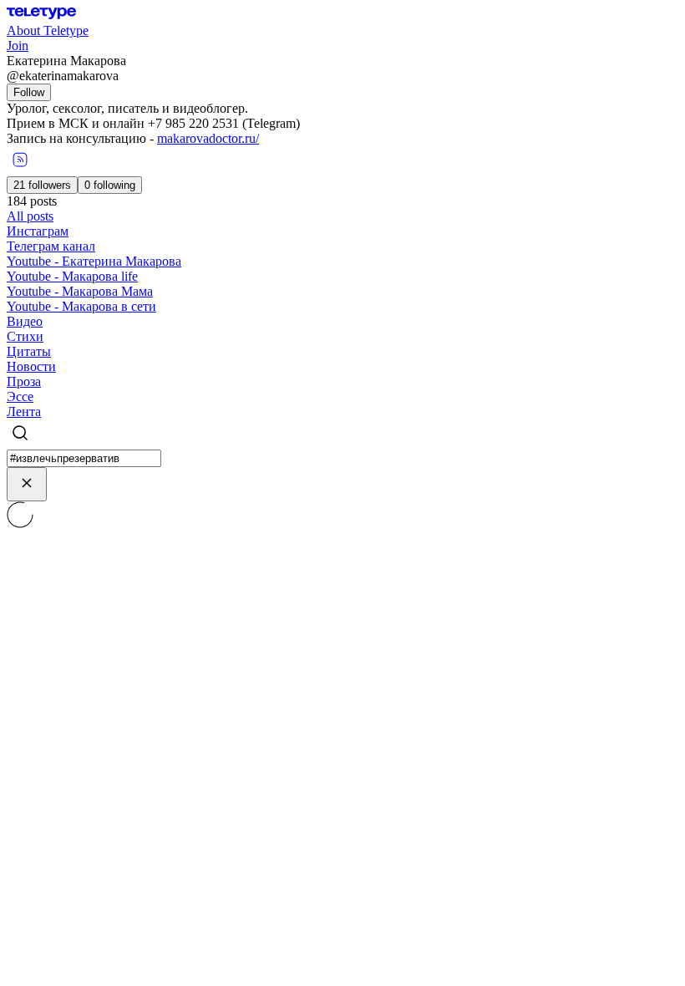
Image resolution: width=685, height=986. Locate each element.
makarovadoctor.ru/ (208, 138)
